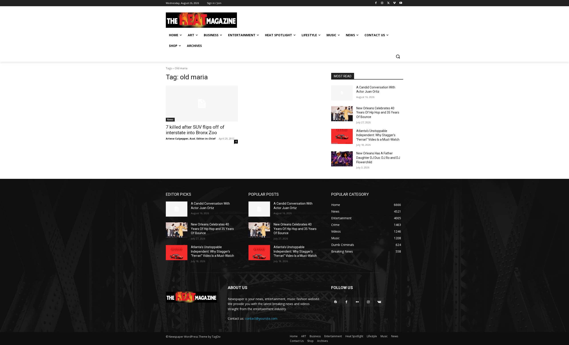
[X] (388, 3)
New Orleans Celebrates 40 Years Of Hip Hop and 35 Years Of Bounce (377, 112)
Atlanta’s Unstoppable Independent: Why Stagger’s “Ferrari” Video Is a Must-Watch (377, 135)
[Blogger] (335, 302)
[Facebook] (376, 3)
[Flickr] (357, 302)
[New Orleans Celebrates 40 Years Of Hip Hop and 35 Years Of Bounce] (342, 113)
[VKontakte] (379, 302)
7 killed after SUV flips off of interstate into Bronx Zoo (195, 129)
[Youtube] (400, 3)
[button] (398, 56)
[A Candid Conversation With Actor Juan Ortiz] (342, 92)
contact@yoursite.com (261, 318)
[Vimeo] (394, 3)
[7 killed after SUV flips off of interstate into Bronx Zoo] (202, 104)
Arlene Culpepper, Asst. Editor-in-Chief (191, 138)
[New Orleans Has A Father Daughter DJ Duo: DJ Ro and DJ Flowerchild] (342, 158)
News (170, 119)
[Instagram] (382, 3)
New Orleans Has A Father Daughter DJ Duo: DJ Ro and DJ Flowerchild (378, 158)
